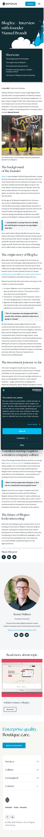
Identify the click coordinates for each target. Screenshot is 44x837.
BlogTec (5, 176)
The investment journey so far (17, 66)
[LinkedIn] (12, 817)
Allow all (22, 431)
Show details (32, 424)
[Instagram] (7, 817)
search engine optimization (30, 274)
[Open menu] (39, 3)
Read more (10, 709)
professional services (9, 274)
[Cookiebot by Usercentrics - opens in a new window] (32, 390)
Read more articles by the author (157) (22, 630)
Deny (22, 445)
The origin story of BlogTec (16, 62)
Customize (21, 438)
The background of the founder (17, 59)
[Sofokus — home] (14, 3)
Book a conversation (14, 745)
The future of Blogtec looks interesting (20, 75)
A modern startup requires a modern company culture (19, 71)
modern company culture (14, 463)
